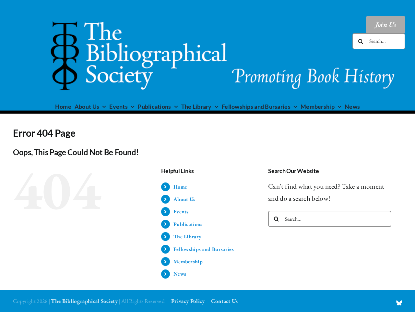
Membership (188, 261)
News (179, 273)
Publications (188, 224)
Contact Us (224, 301)
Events (181, 211)
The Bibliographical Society (84, 301)
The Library (187, 236)
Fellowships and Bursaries (203, 249)
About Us (184, 199)
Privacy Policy (188, 301)
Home (180, 186)
